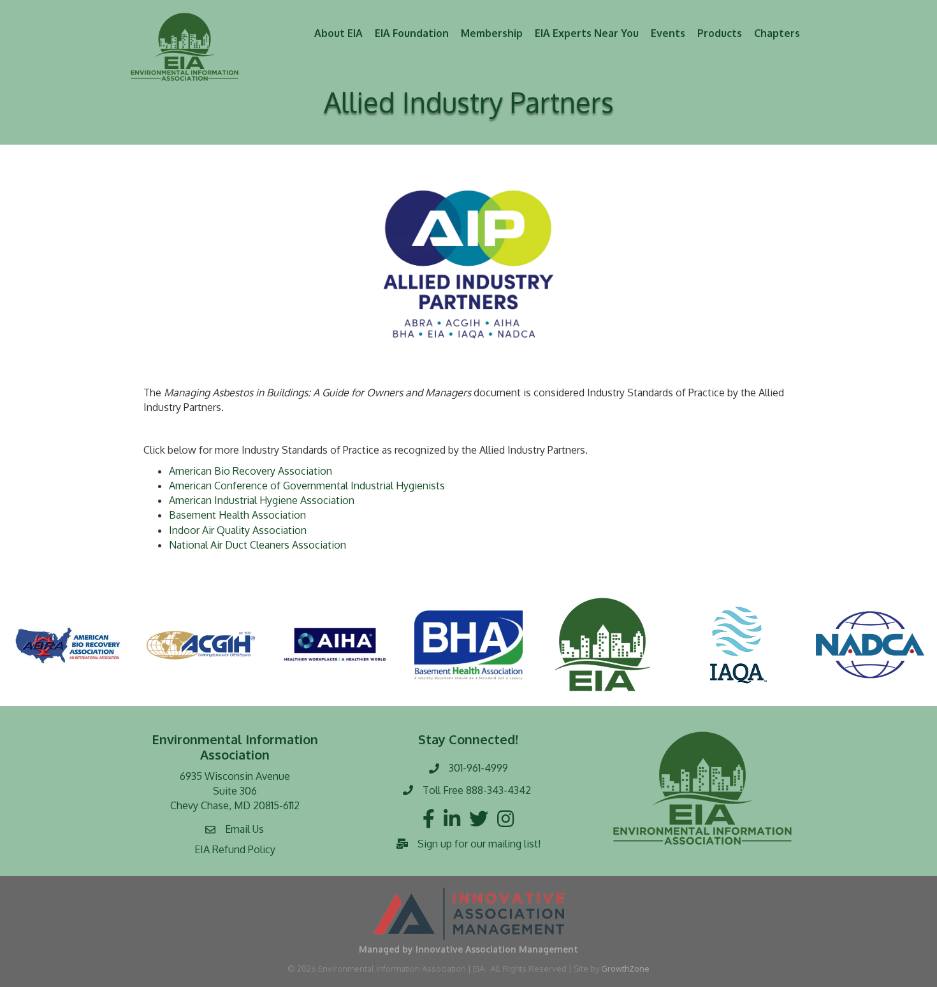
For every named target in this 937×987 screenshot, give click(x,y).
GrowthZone (625, 968)
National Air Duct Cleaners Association (257, 544)
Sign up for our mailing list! (479, 843)
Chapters (777, 33)
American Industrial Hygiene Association (261, 500)
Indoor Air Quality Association (238, 530)
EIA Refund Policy (234, 849)
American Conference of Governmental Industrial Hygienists (307, 485)
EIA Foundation (412, 33)
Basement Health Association (237, 514)
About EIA (338, 33)
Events (668, 33)
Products (719, 33)
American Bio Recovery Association (250, 471)
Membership (492, 33)
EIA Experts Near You (587, 33)
